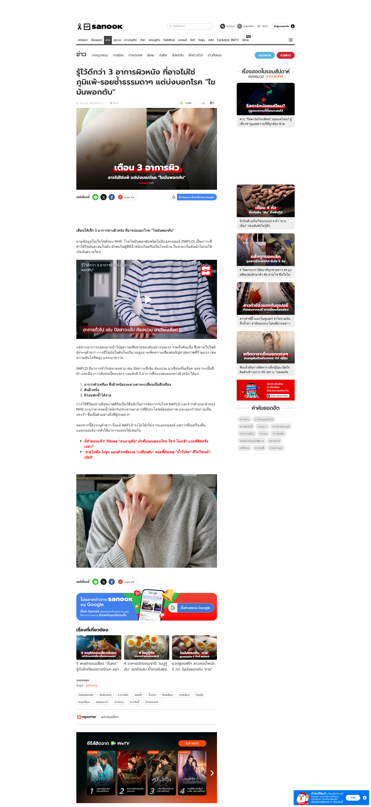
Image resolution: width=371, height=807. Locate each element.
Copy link (129, 197)
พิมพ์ (115, 103)
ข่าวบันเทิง (130, 40)
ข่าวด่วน (119, 702)
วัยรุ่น (201, 40)
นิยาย (245, 40)
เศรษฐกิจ (154, 40)
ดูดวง (117, 40)
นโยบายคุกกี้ (338, 802)
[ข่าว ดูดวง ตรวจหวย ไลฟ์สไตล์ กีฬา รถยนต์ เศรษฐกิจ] (99, 26)
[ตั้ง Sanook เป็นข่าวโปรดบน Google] (146, 605)
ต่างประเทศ (151, 702)
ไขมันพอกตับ (86, 695)
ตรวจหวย (274, 441)
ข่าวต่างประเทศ (280, 426)
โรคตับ (199, 695)
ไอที (192, 40)
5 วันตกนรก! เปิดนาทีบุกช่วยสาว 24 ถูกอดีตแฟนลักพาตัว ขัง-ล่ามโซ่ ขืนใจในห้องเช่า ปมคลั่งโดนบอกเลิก (266, 274)
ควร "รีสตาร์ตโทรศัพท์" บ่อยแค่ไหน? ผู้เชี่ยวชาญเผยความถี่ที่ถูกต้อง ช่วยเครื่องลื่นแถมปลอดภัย (266, 123)
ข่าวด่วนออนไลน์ (264, 419)
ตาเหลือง (184, 695)
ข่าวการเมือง (247, 433)
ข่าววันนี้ (134, 702)
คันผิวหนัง (106, 695)
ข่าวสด (263, 433)
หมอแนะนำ (102, 702)
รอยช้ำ (138, 695)
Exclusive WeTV (228, 40)
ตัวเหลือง (167, 695)
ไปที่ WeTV (192, 743)
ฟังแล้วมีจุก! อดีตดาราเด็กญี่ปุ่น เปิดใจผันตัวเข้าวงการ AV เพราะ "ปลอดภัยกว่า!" (265, 372)
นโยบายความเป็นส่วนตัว (320, 802)
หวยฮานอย (276, 448)
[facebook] (112, 197)
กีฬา (142, 40)
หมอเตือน (84, 702)
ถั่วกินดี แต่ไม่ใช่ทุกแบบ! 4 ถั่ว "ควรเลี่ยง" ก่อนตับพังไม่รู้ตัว (263, 223)
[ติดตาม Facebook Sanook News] (266, 390)
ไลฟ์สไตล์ (169, 40)
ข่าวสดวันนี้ (246, 426)
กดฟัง (188, 103)
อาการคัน (123, 695)
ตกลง (353, 797)
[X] (103, 197)
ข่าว (108, 40)
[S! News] (87, 717)
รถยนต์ (182, 40)
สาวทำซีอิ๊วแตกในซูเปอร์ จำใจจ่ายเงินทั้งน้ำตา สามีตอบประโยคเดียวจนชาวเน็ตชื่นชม (265, 323)
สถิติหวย (244, 448)
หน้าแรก (83, 40)
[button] (170, 26)
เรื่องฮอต (96, 40)
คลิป (211, 40)
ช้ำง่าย (152, 695)
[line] (95, 197)
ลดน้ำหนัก (108, 409)
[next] (212, 773)
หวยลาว (262, 426)
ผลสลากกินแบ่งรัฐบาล (252, 441)
